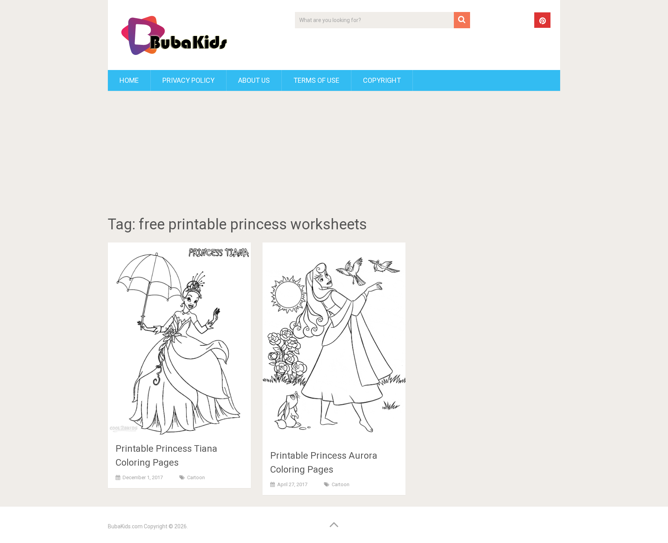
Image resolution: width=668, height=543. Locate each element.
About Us (254, 80)
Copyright (382, 80)
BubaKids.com (125, 526)
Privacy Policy (188, 80)
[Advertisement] (334, 155)
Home (129, 80)
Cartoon (196, 477)
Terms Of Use (316, 80)
